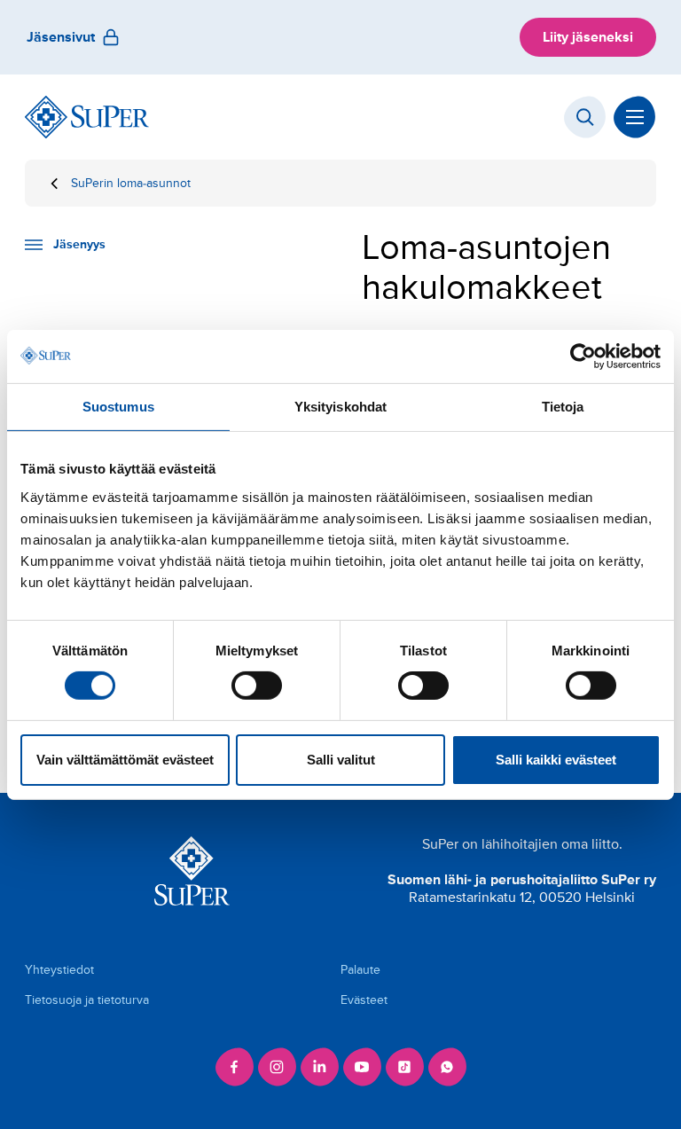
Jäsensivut (61, 37)
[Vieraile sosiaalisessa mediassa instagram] (276, 1067)
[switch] (256, 685)
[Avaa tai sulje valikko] (635, 117)
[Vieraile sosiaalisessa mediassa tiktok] (404, 1067)
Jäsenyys (79, 244)
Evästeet (363, 999)
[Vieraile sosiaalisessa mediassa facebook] (234, 1067)
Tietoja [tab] (563, 405)
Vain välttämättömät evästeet (125, 759)
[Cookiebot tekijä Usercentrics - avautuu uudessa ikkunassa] (583, 355)
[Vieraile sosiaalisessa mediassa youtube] (361, 1067)
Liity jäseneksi (588, 37)
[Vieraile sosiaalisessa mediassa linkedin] (319, 1067)
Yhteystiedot (59, 969)
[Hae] (585, 117)
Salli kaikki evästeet (556, 759)
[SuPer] (87, 117)
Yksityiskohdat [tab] (340, 405)
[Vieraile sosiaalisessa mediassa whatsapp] (447, 1067)
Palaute (360, 969)
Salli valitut (341, 759)
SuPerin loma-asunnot (131, 183)
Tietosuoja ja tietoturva (87, 999)
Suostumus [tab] (118, 405)
